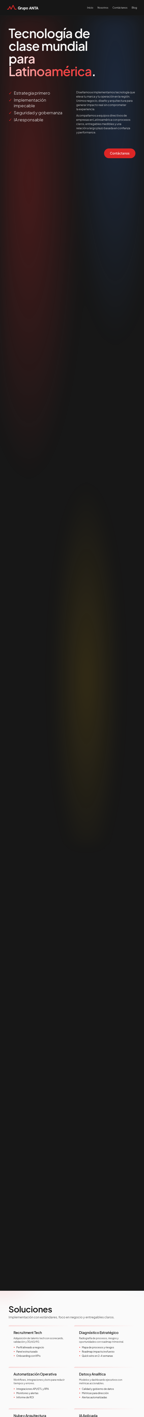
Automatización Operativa (35, 1374)
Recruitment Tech (28, 1332)
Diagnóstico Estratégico (99, 1332)
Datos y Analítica (92, 1374)
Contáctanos (120, 153)
